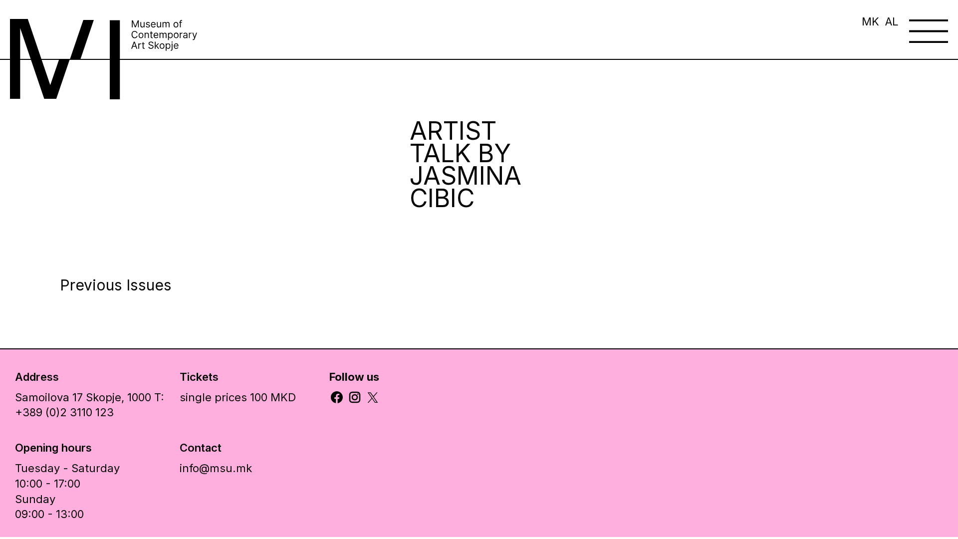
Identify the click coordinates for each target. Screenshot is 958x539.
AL (892, 21)
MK (870, 21)
